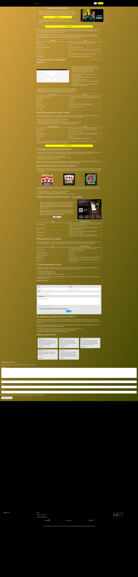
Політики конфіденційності (75, 308)
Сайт (2, 389)
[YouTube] (123, 515)
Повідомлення (41, 296)
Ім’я (39, 286)
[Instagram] (114, 515)
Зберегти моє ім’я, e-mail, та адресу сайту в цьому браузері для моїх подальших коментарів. (24, 395)
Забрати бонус (57, 17)
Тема (39, 291)
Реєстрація (100, 3)
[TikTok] (120, 515)
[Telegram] (117, 515)
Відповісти (41, 346)
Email (70, 286)
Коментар (3, 367)
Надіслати (68, 311)
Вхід (95, 3)
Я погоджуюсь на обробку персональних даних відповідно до (60, 308)
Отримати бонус (69, 145)
